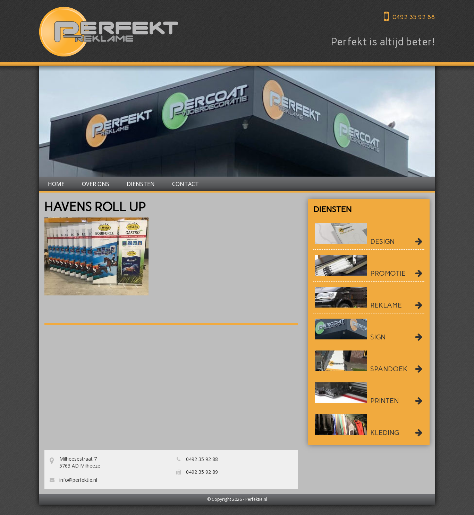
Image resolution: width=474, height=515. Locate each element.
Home (56, 184)
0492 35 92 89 (201, 472)
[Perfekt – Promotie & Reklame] (108, 31)
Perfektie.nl (256, 499)
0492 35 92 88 (413, 17)
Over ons (95, 184)
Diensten (141, 184)
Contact (185, 184)
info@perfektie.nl (77, 480)
